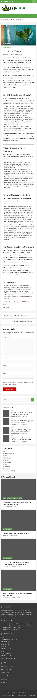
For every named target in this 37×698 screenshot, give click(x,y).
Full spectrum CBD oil (9, 471)
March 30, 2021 (7, 54)
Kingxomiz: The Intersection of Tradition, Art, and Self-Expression (21, 438)
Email (5, 365)
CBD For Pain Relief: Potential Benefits (16, 533)
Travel (7, 307)
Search (32, 399)
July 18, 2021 (6, 597)
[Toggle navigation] (3, 16)
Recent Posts (9, 407)
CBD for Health (7, 47)
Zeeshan (14, 535)
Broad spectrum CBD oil (9, 453)
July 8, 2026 (6, 506)
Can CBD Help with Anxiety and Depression (16, 316)
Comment (6, 337)
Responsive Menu (34, 1)
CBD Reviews (6, 466)
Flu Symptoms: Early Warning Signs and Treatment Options (22, 421)
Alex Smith (24, 416)
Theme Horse (11, 695)
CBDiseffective (23, 693)
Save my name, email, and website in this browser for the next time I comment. (18, 383)
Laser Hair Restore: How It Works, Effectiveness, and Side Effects (21, 430)
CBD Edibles (6, 456)
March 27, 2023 (7, 535)
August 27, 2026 (15, 416)
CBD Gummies (7, 462)
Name (5, 358)
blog (12, 410)
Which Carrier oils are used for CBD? (22, 321)
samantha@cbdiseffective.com (11, 629)
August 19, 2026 (15, 441)
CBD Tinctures (7, 469)
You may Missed (8, 477)
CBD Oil (5, 464)
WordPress (32, 695)
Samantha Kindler (17, 54)
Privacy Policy (5, 672)
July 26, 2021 (6, 566)
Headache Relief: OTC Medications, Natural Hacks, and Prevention (22, 413)
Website (5, 373)
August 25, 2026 (15, 433)
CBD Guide (6, 460)
